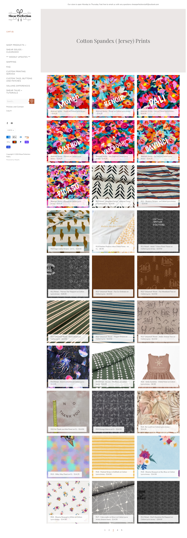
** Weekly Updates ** (18, 57)
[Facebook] (7, 123)
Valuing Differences (18, 86)
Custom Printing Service (16, 72)
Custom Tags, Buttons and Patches (19, 79)
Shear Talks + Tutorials (14, 91)
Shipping (11, 62)
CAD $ (10, 130)
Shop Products (15, 45)
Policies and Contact (15, 107)
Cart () (9, 32)
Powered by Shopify (12, 160)
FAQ (8, 67)
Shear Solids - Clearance (14, 50)
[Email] (11, 123)
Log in (9, 111)
